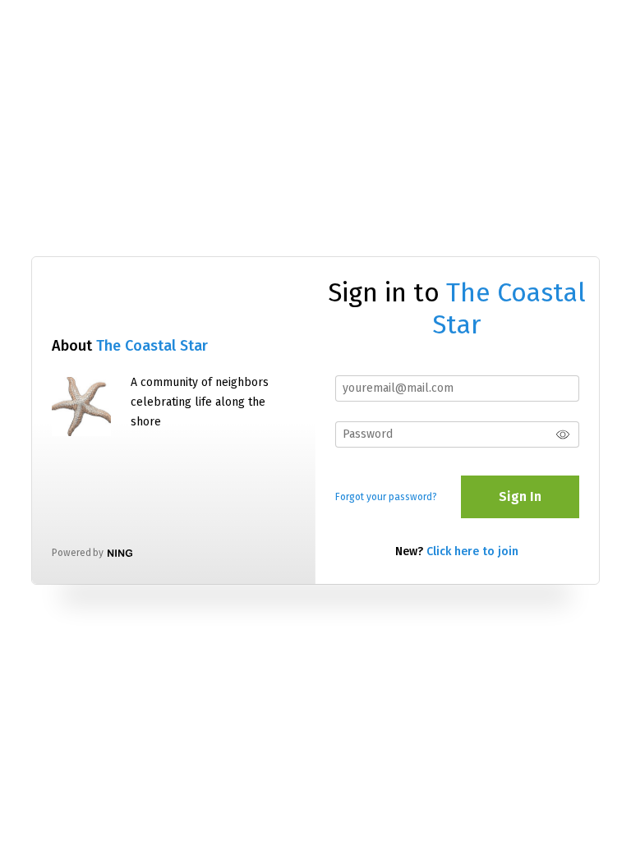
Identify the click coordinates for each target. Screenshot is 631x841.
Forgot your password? (386, 497)
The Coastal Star (152, 346)
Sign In (520, 496)
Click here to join (472, 551)
